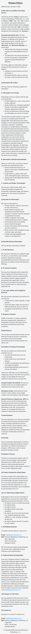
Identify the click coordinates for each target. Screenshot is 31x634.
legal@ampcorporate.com (13, 535)
